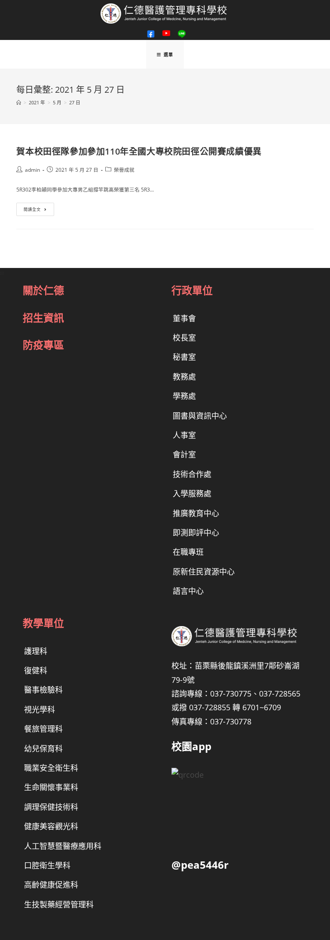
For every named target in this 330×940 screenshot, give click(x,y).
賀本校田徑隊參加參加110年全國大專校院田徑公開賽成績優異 (138, 151)
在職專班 (188, 552)
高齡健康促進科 (51, 884)
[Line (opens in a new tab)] (180, 34)
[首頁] (18, 102)
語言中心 (188, 591)
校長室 (184, 337)
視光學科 (39, 709)
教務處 (184, 376)
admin (32, 169)
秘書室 (184, 357)
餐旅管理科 (43, 729)
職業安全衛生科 (51, 768)
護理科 (35, 651)
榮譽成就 (124, 169)
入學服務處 (192, 493)
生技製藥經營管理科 (59, 904)
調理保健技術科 (51, 807)
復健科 (35, 670)
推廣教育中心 (196, 513)
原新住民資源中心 (204, 571)
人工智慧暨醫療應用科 (62, 846)
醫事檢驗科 (43, 689)
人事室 (184, 435)
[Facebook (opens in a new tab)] (151, 34)
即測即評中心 (196, 532)
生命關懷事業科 (51, 787)
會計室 (184, 454)
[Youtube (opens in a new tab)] (166, 33)
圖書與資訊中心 (200, 416)
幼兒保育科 (43, 748)
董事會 (184, 318)
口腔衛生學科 (47, 865)
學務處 (184, 396)
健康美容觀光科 (51, 826)
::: (2, 272)
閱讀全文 (37, 211)
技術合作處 (192, 474)
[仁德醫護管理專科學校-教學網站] (165, 13)
